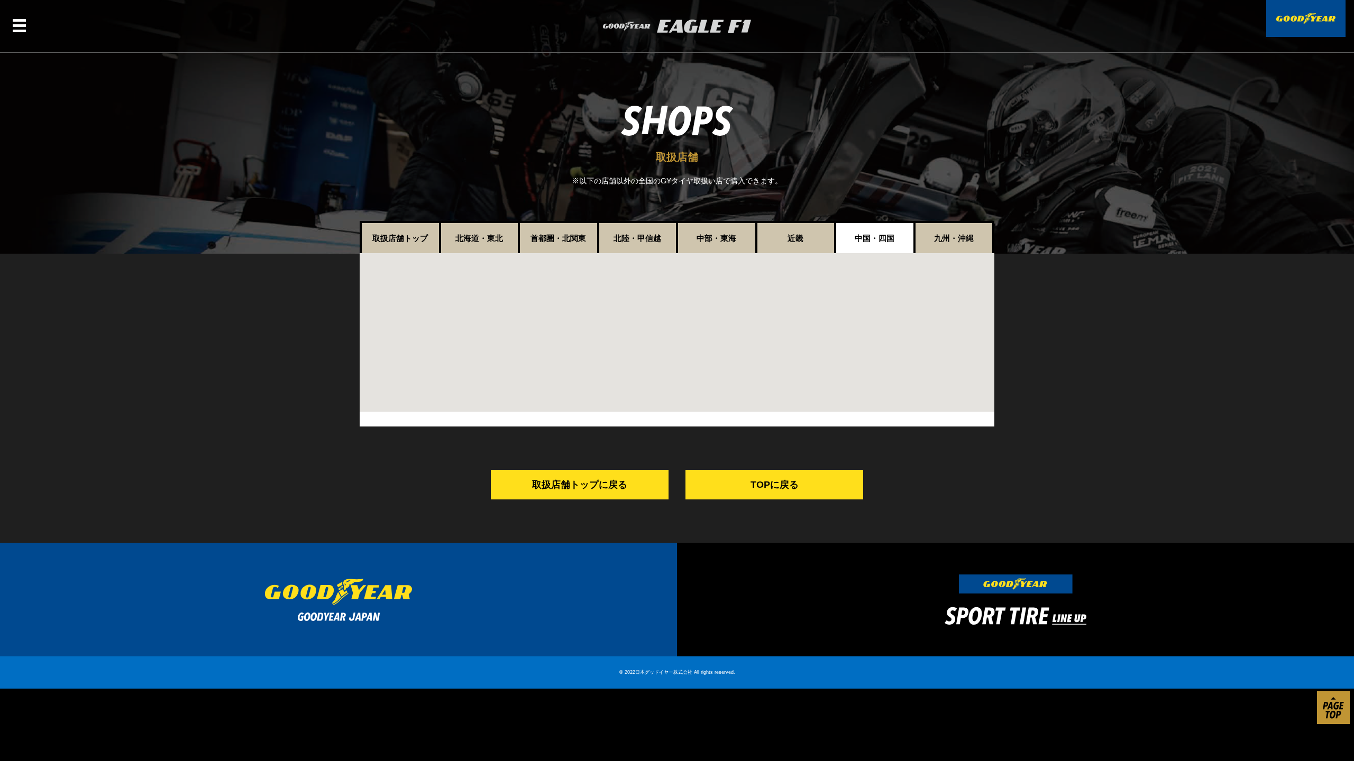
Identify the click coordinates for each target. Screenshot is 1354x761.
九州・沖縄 (954, 238)
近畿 (795, 238)
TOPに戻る (775, 484)
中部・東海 (716, 238)
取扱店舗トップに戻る (579, 484)
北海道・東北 (479, 238)
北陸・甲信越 (637, 238)
